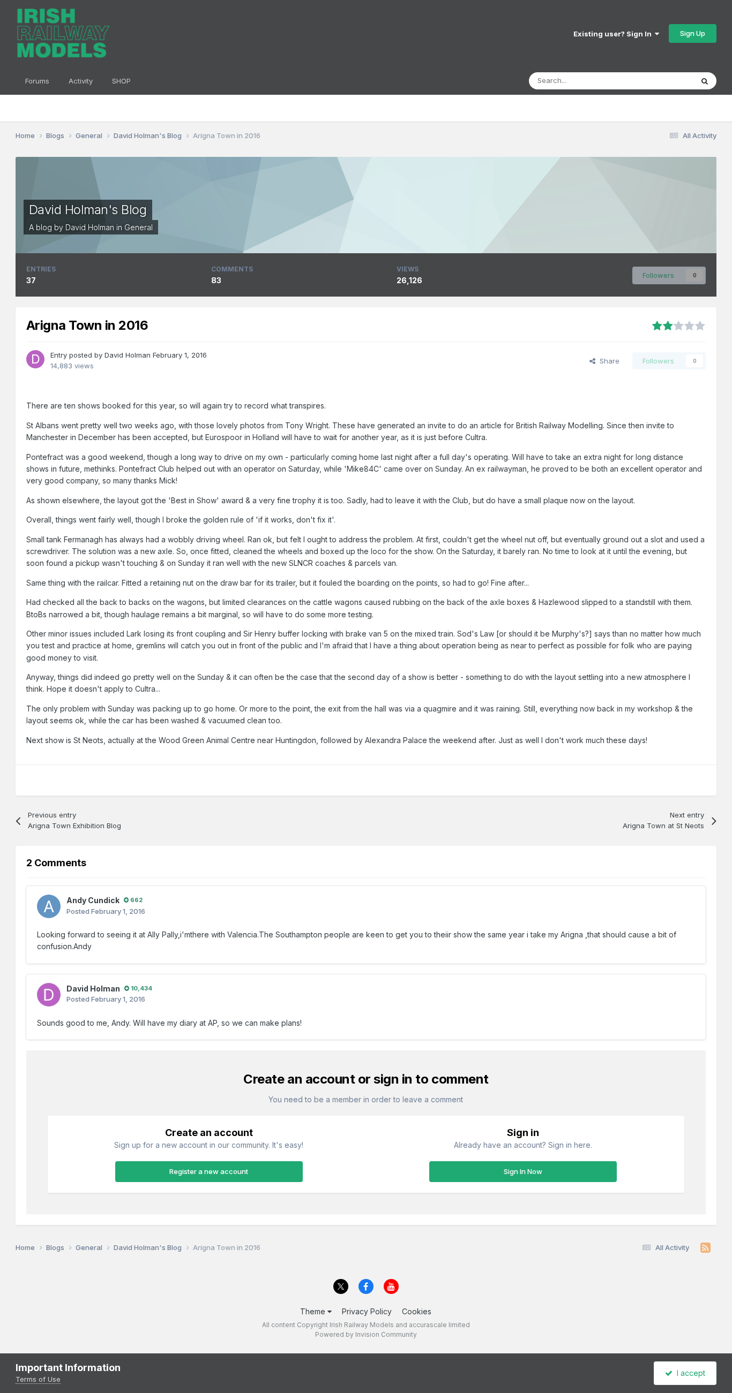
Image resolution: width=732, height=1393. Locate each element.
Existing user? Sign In (614, 33)
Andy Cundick (92, 900)
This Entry (662, 81)
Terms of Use (38, 1379)
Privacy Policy (367, 1311)
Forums (37, 81)
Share (607, 361)
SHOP (121, 81)
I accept (689, 1372)
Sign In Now (523, 1171)
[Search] (704, 80)
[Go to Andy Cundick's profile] (49, 906)
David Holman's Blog (88, 209)
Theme (313, 1311)
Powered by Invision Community (366, 1334)
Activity (81, 81)
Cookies (416, 1311)
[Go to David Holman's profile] (35, 359)
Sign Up (692, 33)
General (138, 227)
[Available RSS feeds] (705, 1247)
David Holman (89, 227)
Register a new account (208, 1171)
